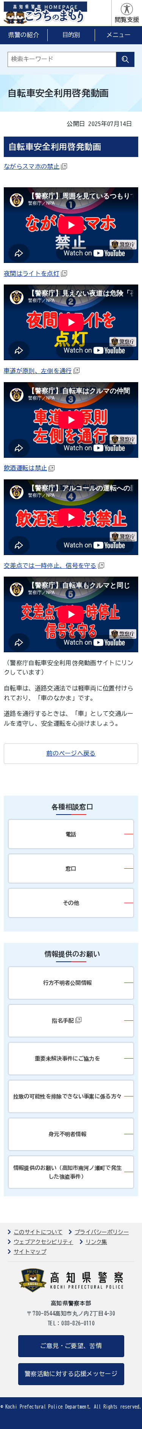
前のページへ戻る (71, 753)
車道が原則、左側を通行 (38, 371)
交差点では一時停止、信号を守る (50, 566)
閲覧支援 (127, 20)
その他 (71, 903)
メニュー (118, 35)
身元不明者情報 (67, 1134)
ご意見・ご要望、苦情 (71, 1346)
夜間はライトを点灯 (31, 274)
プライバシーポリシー (102, 1232)
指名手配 (62, 1020)
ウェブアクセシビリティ (43, 1242)
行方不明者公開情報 (67, 983)
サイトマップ (30, 1252)
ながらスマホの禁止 (31, 166)
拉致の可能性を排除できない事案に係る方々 (67, 1096)
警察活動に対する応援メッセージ (71, 1374)
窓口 (71, 868)
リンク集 (96, 1242)
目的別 (71, 35)
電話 (71, 834)
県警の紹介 (23, 35)
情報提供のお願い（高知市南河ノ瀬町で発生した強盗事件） (67, 1172)
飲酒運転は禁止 (25, 468)
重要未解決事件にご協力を (67, 1058)
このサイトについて (38, 1232)
